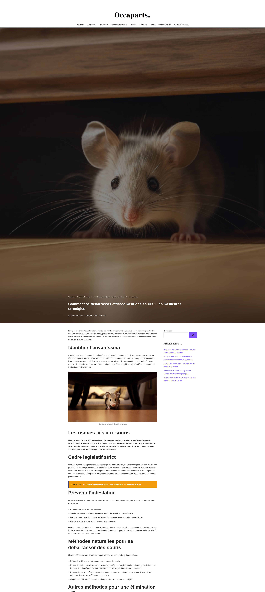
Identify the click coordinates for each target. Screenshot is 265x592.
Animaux (91, 25)
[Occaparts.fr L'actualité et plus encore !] (132, 15)
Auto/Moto (103, 25)
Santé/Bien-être (181, 25)
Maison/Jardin (164, 25)
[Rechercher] (193, 335)
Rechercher (167, 331)
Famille (133, 25)
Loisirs (152, 25)
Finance (143, 25)
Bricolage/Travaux (119, 25)
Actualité (80, 25)
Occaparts (71, 297)
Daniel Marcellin (76, 315)
